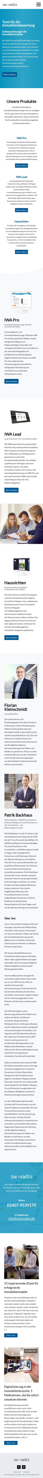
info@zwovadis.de (21, 1218)
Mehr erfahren (9, 74)
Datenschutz (17, 1472)
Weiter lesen (11, 1335)
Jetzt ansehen (11, 381)
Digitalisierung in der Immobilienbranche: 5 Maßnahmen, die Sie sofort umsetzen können (21, 1393)
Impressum (26, 1472)
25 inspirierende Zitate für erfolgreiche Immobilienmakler (21, 1287)
